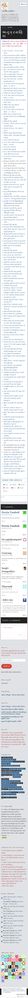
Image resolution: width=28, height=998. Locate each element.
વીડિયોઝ (21, 792)
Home (4, 27)
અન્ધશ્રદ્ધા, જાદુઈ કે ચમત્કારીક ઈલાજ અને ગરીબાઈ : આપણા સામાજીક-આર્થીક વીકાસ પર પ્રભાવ (14, 290)
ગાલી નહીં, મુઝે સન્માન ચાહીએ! (13, 253)
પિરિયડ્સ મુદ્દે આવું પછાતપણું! (12, 175)
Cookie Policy (8, 992)
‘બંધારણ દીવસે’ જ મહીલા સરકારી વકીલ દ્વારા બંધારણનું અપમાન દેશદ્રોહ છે (13, 398)
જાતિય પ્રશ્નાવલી (15, 772)
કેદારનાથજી (13, 768)
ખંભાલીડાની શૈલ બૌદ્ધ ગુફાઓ (12, 271)
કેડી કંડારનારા (5, 768)
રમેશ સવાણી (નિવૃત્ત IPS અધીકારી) (15, 789)
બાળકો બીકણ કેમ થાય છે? (11, 140)
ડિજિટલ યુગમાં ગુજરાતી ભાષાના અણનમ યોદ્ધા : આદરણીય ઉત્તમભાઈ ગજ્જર (15, 135)
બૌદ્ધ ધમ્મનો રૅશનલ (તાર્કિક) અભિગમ (12, 709)
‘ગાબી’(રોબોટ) (7, 170)
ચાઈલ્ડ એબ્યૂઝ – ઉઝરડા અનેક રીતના (13, 706)
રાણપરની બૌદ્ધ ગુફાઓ (10, 250)
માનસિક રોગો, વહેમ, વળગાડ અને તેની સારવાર (11, 787)
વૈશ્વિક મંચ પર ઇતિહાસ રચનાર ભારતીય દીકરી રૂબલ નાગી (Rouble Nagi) (14, 116)
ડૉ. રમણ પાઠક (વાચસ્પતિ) (7, 774)
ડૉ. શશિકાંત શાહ (17, 774)
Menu (23, 4)
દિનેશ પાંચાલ (16, 776)
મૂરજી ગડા (5, 789)
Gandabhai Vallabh (10, 901)
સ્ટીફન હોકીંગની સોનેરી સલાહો (13, 274)
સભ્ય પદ (4, 647)
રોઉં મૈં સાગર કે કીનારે (10, 276)
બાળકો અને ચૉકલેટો (10, 147)
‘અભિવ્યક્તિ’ (8, 11)
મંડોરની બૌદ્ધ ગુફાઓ (10, 149)
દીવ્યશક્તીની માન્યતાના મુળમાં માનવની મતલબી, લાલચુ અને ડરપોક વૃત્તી (14, 440)
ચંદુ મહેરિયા (21, 768)
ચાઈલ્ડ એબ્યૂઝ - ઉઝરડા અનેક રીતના (12, 695)
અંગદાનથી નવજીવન (6, 761)
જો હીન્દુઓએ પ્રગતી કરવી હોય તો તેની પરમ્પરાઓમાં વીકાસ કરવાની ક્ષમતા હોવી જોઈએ (14, 236)
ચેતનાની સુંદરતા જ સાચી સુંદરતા (13, 382)
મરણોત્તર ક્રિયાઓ (9, 107)
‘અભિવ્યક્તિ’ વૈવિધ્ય (7, 757)
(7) (4, 445)
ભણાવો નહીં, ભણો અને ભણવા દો (13, 93)
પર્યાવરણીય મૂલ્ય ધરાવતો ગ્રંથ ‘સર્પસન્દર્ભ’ (11, 781)
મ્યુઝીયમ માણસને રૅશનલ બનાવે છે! (14, 283)
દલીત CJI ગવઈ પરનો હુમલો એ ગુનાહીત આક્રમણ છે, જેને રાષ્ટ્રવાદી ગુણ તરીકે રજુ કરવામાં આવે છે (14, 459)
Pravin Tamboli (11, 512)
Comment (21, 634)
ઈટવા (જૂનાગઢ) (8, 168)
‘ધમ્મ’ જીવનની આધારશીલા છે (12, 353)
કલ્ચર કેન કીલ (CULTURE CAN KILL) (10, 765)
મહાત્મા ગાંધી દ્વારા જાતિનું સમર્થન (13, 177)
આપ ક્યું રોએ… (6, 763)
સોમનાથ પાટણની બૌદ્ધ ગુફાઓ (13, 208)
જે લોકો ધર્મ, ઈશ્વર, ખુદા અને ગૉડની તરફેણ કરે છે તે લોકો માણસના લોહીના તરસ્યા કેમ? (15, 344)
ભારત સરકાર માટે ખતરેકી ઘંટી (12, 255)
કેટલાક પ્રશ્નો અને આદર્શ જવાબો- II (14, 325)
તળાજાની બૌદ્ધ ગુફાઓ (10, 285)
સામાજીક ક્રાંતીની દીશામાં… (12, 464)
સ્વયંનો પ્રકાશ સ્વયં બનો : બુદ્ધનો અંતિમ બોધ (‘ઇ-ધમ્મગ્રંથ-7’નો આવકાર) (14, 187)
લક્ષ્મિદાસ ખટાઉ (6, 792)
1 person (9, 548)
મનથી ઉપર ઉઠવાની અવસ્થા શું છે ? (14, 417)
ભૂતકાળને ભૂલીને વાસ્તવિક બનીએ (14, 67)
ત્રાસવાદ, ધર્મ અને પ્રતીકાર (12, 328)
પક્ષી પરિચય (5, 779)
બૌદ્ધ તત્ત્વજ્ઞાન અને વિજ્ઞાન (16, 783)
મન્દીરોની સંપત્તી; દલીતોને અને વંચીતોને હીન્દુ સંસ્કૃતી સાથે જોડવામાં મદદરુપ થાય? (14, 429)
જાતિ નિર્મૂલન (5, 772)
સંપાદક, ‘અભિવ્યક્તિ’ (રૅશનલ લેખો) (9, 794)
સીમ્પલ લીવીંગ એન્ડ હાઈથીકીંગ (13, 314)
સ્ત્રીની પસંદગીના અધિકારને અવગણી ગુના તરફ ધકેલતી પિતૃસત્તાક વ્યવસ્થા (13, 713)
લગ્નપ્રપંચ (14, 792)
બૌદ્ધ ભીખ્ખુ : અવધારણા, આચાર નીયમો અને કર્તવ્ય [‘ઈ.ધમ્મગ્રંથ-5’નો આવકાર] (15, 306)
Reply (24, 521)
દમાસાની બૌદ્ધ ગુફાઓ (10, 224)
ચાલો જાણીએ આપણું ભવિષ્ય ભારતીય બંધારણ (11, 770)
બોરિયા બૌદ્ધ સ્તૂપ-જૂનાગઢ (11, 105)
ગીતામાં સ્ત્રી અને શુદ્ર (10, 370)
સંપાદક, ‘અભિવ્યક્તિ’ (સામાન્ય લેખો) (9, 797)
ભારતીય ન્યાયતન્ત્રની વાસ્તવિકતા (9, 785)
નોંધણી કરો (6, 666)
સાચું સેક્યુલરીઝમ (9, 419)
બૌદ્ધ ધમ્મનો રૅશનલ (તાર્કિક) (12, 55)
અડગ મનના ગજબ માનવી (18, 761)
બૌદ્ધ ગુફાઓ (5, 783)
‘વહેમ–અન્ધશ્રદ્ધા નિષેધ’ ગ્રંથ (8, 759)
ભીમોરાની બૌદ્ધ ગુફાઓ (10, 121)
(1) (4, 161)
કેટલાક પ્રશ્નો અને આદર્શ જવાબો (13, 339)
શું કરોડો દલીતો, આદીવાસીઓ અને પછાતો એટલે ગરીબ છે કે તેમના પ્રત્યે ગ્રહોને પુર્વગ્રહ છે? (14, 229)
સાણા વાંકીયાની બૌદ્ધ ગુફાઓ (12, 311)
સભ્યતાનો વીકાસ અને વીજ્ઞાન (12, 384)
